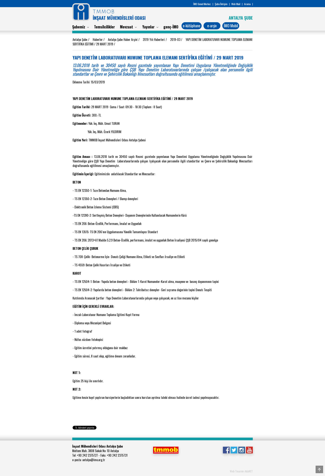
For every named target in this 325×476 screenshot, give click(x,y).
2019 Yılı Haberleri (154, 39)
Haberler (98, 39)
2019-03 (175, 39)
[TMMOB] (165, 449)
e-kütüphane (191, 25)
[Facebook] (226, 449)
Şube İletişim (221, 4)
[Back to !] (319, 469)
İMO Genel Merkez (202, 4)
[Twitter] (233, 449)
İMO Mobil (231, 25)
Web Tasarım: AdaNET (241, 471)
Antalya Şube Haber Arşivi (123, 39)
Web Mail (235, 4)
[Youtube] (249, 449)
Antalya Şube (80, 39)
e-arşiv (212, 25)
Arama (247, 4)
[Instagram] (241, 449)
